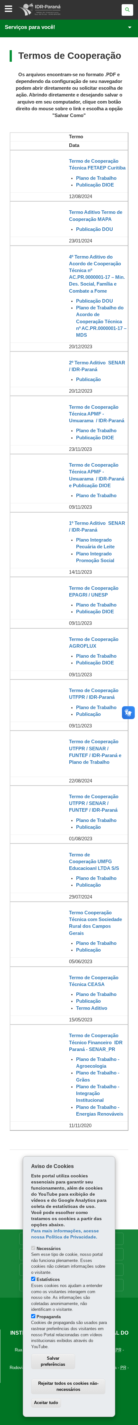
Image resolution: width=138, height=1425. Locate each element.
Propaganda (49, 1316)
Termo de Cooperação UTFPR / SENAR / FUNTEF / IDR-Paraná (93, 803)
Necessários (49, 1248)
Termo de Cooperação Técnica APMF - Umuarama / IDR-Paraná (96, 414)
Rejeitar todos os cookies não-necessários (68, 1386)
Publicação (88, 950)
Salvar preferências (53, 1361)
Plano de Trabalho (96, 820)
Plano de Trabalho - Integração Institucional (97, 1093)
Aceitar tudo (46, 1402)
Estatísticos (48, 1279)
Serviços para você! (30, 27)
